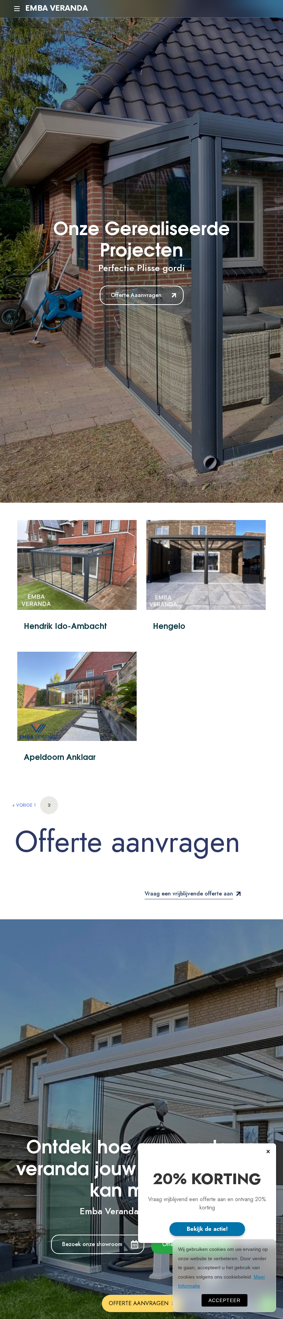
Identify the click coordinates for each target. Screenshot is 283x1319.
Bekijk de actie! (207, 1229)
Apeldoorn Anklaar (60, 756)
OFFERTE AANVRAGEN (138, 1303)
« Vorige (22, 805)
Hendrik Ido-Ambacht (65, 625)
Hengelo (169, 625)
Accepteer (224, 1300)
